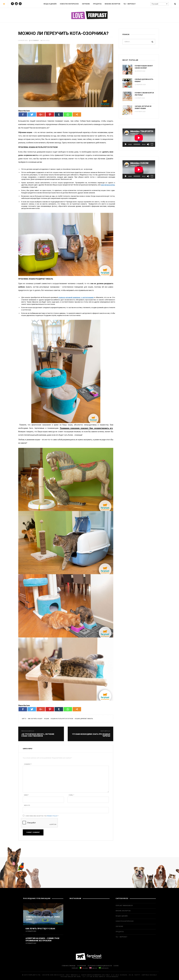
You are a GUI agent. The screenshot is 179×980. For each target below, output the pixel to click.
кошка (46, 718)
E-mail (71, 795)
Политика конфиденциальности (100, 965)
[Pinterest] (50, 114)
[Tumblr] (59, 114)
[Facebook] (23, 114)
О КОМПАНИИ (81, 965)
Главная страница (68, 965)
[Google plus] (41, 114)
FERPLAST (75, 968)
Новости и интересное (69, 4)
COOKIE (115, 965)
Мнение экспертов (112, 4)
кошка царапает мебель (84, 718)
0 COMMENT (35, 40)
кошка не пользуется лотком (62, 718)
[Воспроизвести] (125, 144)
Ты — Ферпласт (129, 4)
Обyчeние (86, 4)
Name (26, 795)
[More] (77, 114)
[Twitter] (32, 114)
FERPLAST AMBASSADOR (124, 905)
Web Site (27, 805)
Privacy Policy (52, 816)
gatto (24, 718)
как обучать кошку (35, 718)
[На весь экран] (152, 144)
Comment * (28, 764)
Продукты (97, 4)
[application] (138, 138)
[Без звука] (148, 144)
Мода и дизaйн (50, 4)
